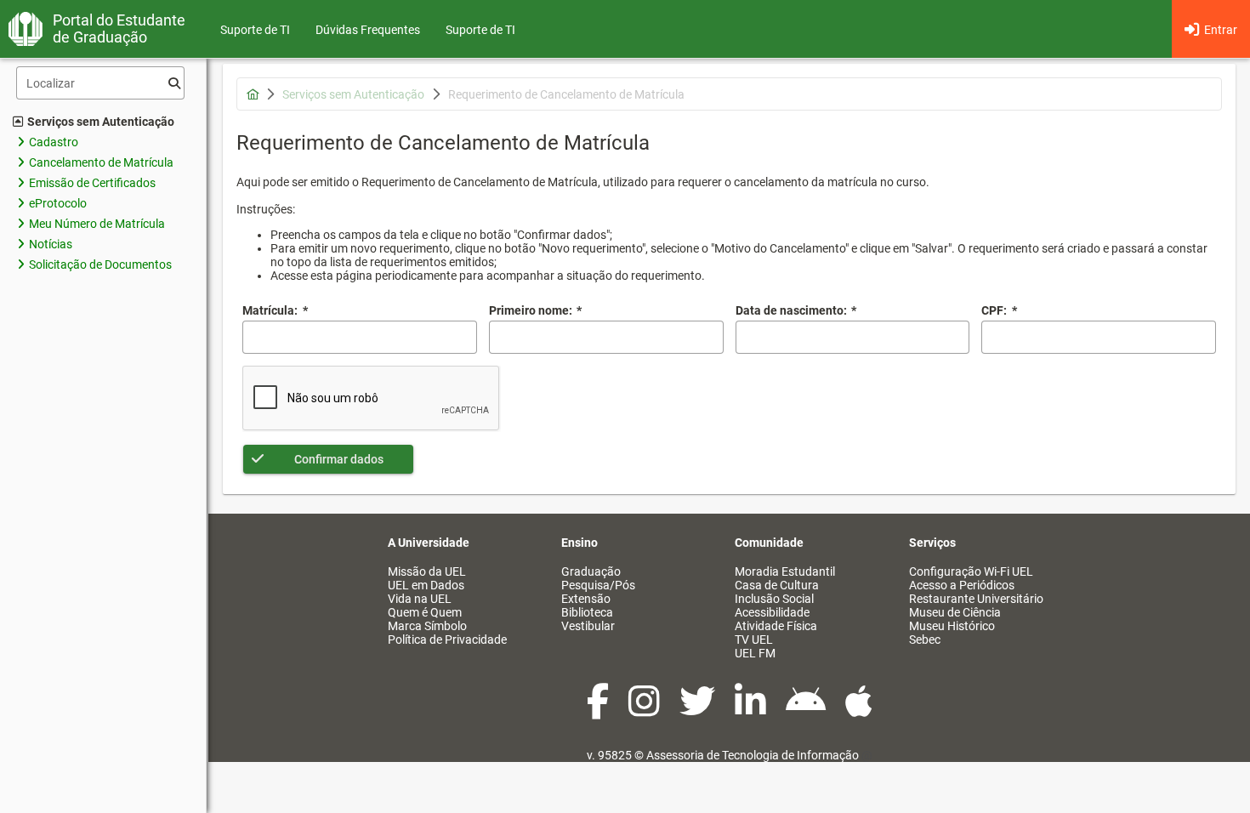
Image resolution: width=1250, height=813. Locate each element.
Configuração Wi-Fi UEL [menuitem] (971, 571)
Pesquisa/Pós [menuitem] (598, 585)
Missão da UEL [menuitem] (427, 571)
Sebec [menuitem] (924, 639)
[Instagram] (645, 710)
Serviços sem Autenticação (100, 121)
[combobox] (853, 337)
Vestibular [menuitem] (588, 626)
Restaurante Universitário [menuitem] (976, 598)
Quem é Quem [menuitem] (425, 612)
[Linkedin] (752, 710)
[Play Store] (807, 710)
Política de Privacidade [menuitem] (447, 639)
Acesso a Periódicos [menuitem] (961, 585)
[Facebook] (599, 710)
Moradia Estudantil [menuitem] (785, 571)
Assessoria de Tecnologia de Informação (752, 755)
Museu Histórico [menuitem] (952, 626)
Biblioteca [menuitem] (587, 612)
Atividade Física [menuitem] (776, 626)
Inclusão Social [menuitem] (774, 598)
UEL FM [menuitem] (755, 653)
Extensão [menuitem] (586, 598)
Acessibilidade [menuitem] (772, 612)
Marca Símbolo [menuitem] (427, 626)
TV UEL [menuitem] (754, 639)
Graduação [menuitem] (591, 571)
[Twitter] (698, 710)
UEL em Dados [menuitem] (426, 585)
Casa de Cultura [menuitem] (777, 585)
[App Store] (858, 710)
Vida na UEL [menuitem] (420, 598)
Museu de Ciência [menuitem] (955, 612)
